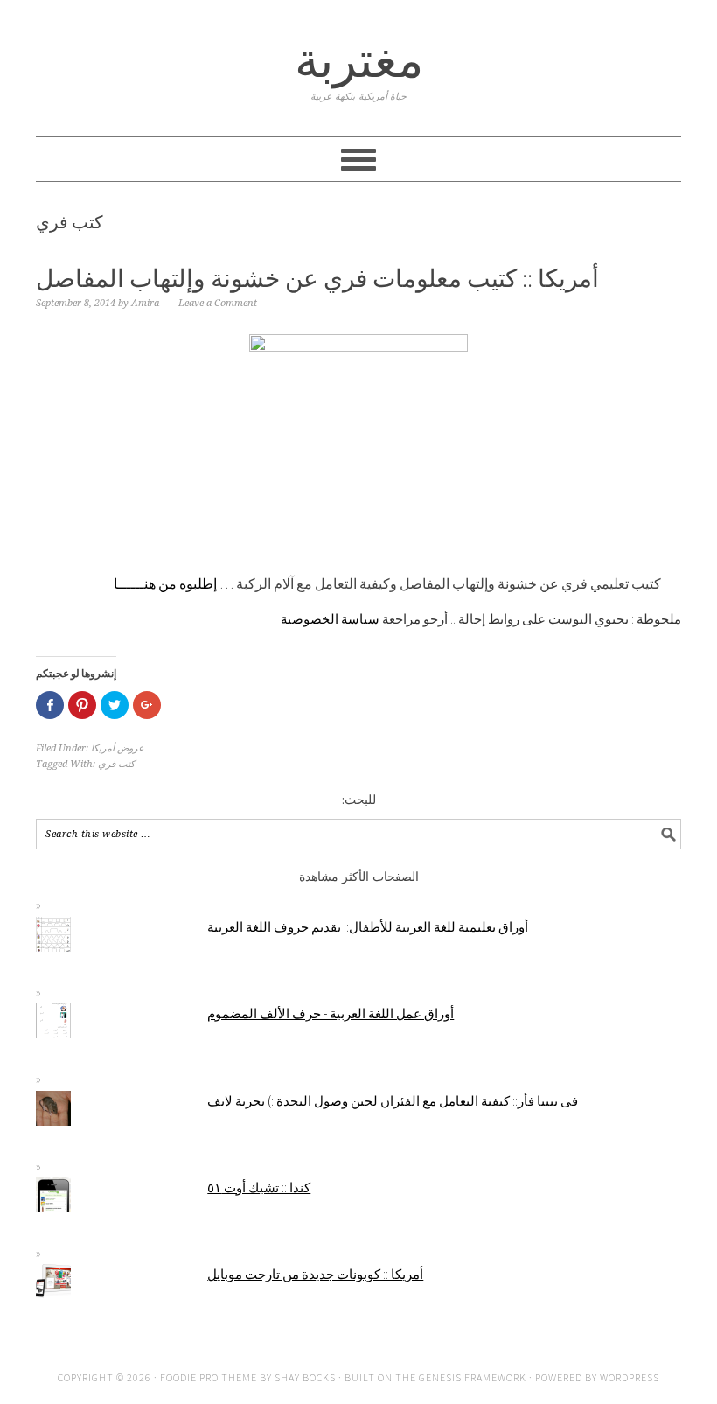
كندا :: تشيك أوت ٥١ (258, 1187)
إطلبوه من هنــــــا (165, 583)
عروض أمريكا (117, 748)
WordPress (629, 1377)
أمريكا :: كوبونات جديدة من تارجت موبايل (315, 1274)
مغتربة (359, 60)
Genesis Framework (472, 1377)
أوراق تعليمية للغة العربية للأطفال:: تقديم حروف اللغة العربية (367, 927)
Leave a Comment (217, 303)
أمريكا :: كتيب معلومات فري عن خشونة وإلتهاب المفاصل (317, 278)
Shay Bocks (305, 1377)
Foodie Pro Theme (208, 1377)
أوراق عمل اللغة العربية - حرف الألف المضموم (330, 1013)
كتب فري (116, 764)
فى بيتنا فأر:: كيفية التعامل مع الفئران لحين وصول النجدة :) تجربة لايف (392, 1101)
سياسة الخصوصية (330, 619)
